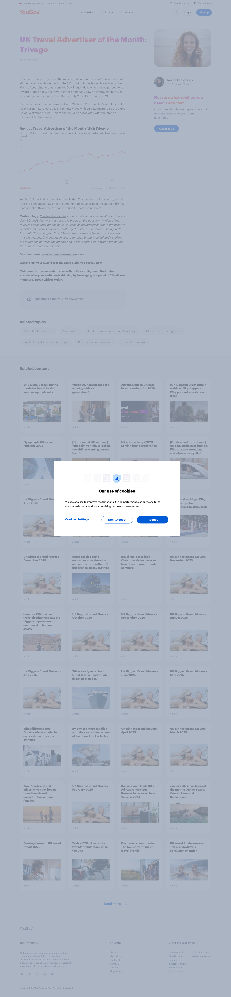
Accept (153, 519)
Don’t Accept (117, 519)
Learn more (132, 506)
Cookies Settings (77, 519)
